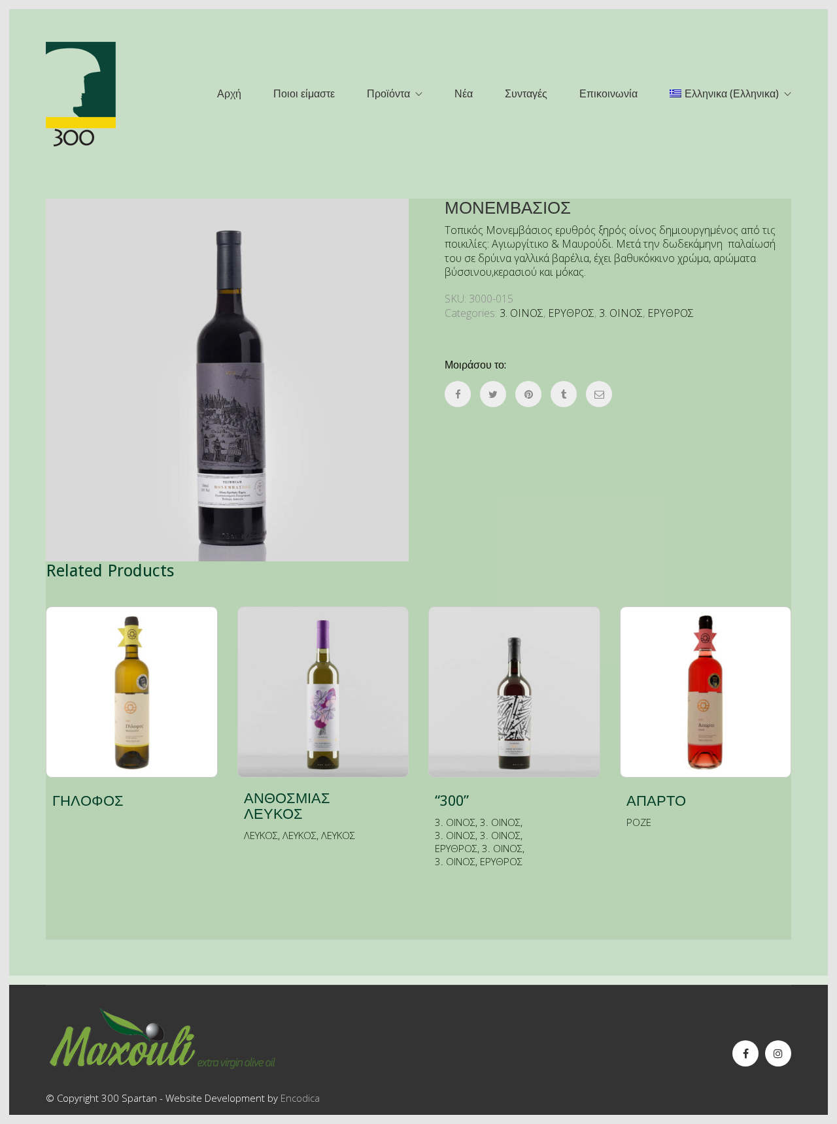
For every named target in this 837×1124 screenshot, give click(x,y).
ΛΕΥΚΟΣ (261, 835)
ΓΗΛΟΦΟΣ (88, 801)
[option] (227, 380)
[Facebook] (745, 1053)
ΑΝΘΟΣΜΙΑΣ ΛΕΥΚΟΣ (287, 806)
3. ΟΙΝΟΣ (521, 313)
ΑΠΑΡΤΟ (656, 801)
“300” (452, 801)
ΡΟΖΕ (638, 822)
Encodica (300, 1097)
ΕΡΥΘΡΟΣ (571, 313)
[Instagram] (778, 1053)
